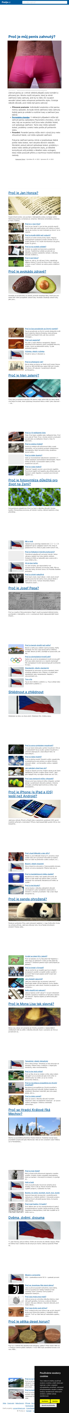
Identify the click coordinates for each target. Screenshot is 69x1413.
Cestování (10, 1403)
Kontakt (29, 1411)
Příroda (27, 1403)
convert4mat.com (19, 1408)
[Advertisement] (34, 18)
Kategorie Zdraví (20, 159)
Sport (33, 1403)
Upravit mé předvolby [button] (48, 1405)
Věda (4, 1403)
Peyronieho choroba (20, 117)
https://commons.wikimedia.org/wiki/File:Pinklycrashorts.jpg (32, 90)
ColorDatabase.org (32, 1408)
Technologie (29, 1406)
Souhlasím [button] (45, 1401)
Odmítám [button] (55, 1401)
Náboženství (19, 1403)
